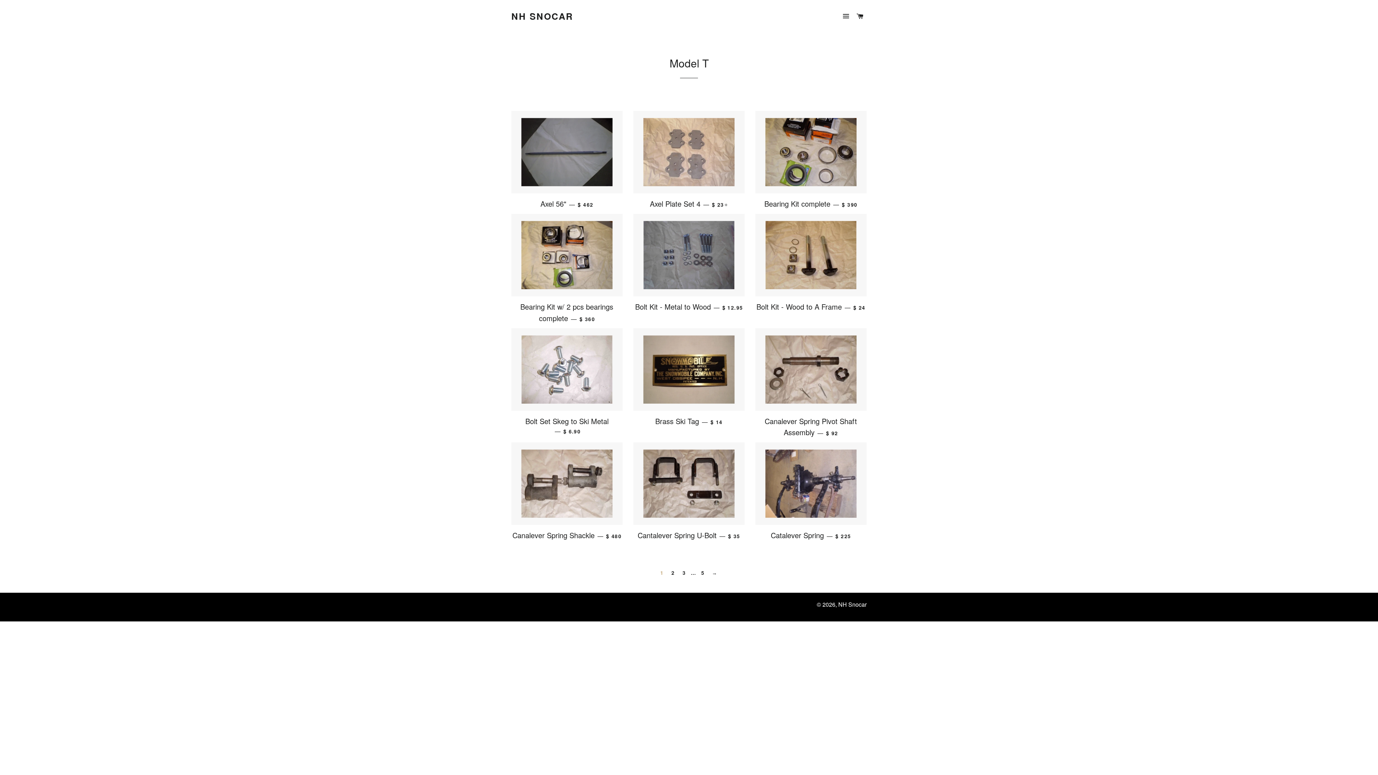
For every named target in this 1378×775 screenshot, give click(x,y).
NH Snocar (542, 16)
